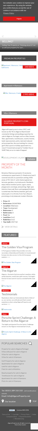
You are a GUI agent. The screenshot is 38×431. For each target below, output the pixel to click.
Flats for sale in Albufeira (11, 369)
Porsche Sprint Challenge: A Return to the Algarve (19, 319)
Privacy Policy (25, 414)
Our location (10, 401)
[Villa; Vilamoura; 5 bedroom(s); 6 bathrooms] (17, 93)
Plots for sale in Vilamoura (11, 381)
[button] (2, 35)
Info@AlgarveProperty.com (18, 396)
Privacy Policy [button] (8, 13)
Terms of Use (6, 414)
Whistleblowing (19, 419)
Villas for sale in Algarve (11, 354)
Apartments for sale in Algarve (13, 364)
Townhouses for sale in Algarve (13, 376)
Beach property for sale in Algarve (14, 373)
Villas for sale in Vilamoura (11, 357)
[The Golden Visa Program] (19, 262)
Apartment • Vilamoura (13, 85)
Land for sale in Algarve (10, 366)
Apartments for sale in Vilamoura (14, 378)
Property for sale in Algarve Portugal (15, 349)
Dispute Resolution (25, 416)
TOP (34, 401)
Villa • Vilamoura (10, 113)
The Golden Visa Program (17, 247)
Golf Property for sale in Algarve (13, 361)
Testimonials (9, 294)
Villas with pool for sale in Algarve (14, 352)
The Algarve (9, 270)
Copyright (15, 414)
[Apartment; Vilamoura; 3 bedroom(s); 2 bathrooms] (19, 66)
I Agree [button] (19, 19)
